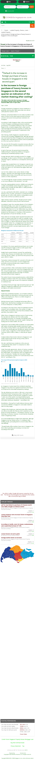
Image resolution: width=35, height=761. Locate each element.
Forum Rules (23, 734)
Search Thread (15, 51)
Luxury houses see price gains (10, 534)
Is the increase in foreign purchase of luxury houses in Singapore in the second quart (16, 45)
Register (26, 2)
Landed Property (5, 32)
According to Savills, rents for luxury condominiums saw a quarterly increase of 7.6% (17, 525)
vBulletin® (17, 753)
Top (23, 746)
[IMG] (21, 728)
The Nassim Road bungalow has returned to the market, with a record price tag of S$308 (19, 495)
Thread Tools (5, 51)
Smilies (22, 726)
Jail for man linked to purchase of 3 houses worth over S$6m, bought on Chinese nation (16, 505)
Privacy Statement (16, 746)
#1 (33, 56)
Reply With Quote (18, 435)
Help (9, 2)
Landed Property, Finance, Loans (19, 30)
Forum (6, 30)
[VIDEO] (22, 730)
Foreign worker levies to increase (11, 537)
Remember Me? (10, 11)
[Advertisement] (17, 457)
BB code (22, 724)
